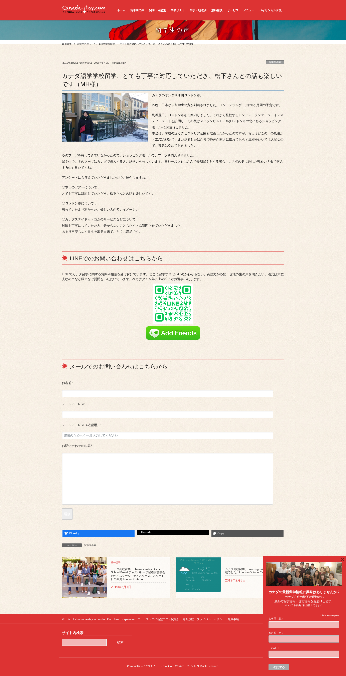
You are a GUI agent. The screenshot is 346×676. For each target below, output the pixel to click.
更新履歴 (188, 619)
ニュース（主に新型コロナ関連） (159, 619)
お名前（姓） (276, 618)
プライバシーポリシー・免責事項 (218, 619)
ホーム (66, 619)
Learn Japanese (124, 619)
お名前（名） (276, 632)
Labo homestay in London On (92, 619)
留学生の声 (275, 62)
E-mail (274, 648)
